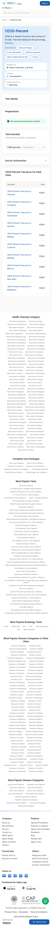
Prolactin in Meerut (26, 486)
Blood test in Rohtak (15, 431)
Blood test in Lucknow (16, 389)
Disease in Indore (17, 692)
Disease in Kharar (34, 707)
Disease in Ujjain (42, 765)
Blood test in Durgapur (36, 346)
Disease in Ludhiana (35, 713)
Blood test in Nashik (14, 410)
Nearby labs (36, 839)
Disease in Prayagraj (18, 747)
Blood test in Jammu (14, 373)
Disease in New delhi (34, 738)
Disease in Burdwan (36, 661)
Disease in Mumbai (36, 725)
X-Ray (6, 626)
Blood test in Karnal (17, 382)
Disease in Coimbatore (17, 667)
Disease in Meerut (35, 719)
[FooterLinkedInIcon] (21, 876)
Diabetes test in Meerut (36, 784)
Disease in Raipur (17, 750)
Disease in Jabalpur (34, 692)
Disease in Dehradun (17, 670)
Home (4, 20)
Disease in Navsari (17, 738)
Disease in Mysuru (36, 728)
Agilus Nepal (7, 839)
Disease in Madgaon (16, 716)
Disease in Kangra (34, 704)
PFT (18, 629)
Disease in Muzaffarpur (17, 728)
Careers (5, 845)
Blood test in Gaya (15, 352)
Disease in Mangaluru (35, 716)
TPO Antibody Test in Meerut (26, 528)
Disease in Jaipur (16, 695)
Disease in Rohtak (16, 756)
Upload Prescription (39, 823)
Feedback (35, 832)
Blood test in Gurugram (16, 358)
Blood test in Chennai (37, 340)
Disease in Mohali (35, 722)
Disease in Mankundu (18, 719)
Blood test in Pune (36, 422)
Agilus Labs (36, 842)
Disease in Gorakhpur (33, 679)
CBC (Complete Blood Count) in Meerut (26, 553)
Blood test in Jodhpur (17, 376)
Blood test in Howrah (36, 361)
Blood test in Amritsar (35, 327)
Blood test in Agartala (18, 321)
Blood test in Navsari (16, 413)
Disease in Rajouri (34, 750)
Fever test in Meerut (16, 791)
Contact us (7, 832)
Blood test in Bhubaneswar (36, 334)
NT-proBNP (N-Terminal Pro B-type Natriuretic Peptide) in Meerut (26, 581)
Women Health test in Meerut (26, 797)
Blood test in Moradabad (16, 401)
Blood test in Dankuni (37, 343)
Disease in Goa (16, 679)
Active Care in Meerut (35, 463)
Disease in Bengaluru (15, 658)
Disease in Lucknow (17, 713)
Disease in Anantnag (18, 655)
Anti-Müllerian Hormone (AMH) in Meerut (26, 610)
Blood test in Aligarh (16, 327)
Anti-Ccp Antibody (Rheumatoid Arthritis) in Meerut (26, 562)
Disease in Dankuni (36, 667)
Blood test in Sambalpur (35, 431)
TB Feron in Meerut (26, 589)
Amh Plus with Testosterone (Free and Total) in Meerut (26, 595)
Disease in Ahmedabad (18, 649)
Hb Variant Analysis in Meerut (26, 525)
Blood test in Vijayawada (36, 447)
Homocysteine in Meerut (26, 538)
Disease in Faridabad (35, 673)
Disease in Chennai (36, 664)
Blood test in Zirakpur (26, 450)
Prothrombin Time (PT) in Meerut (26, 531)
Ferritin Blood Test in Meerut (15, 498)
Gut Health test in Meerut (35, 794)
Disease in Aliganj (36, 649)
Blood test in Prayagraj (17, 422)
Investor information (41, 865)
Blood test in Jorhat (35, 376)
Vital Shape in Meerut (40, 469)
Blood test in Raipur (17, 425)
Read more (9, 43)
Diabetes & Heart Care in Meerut (16, 469)
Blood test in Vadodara (34, 444)
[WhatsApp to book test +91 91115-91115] (45, 901)
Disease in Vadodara (17, 768)
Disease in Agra (35, 646)
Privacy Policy (11, 912)
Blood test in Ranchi (17, 428)
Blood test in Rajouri (35, 425)
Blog (33, 835)
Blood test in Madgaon (15, 392)
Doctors (5, 829)
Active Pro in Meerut (15, 466)
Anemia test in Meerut (26, 806)
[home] (14, 3)
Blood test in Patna (35, 419)
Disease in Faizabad (16, 673)
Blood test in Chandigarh (16, 340)
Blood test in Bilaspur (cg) (16, 337)
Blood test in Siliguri (16, 438)
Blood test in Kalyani (16, 379)
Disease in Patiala (18, 744)
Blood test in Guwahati (36, 358)
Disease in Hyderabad (18, 689)
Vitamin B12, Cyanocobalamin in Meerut (26, 550)
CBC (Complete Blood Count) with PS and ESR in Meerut (26, 565)
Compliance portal (40, 862)
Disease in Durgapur (35, 670)
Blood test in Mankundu (17, 395)
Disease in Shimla (36, 759)
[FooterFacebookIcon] (15, 876)
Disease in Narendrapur (34, 731)
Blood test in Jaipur (16, 370)
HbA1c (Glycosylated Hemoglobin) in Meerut (26, 510)
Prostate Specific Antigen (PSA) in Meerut (26, 489)
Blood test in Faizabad (16, 349)
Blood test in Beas (36, 330)
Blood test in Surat (17, 441)
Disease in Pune (35, 747)
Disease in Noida (16, 741)
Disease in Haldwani (17, 686)
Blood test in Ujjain (16, 444)
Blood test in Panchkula (34, 416)
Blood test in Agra (35, 321)
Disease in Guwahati (35, 682)
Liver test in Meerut (15, 794)
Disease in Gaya (16, 676)
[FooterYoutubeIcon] (4, 876)
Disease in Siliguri (17, 762)
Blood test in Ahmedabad (17, 324)
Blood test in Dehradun (16, 346)
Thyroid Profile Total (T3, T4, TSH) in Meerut (26, 559)
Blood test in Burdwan (37, 337)
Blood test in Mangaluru (36, 392)
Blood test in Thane (34, 441)
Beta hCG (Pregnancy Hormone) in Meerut (26, 492)
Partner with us (8, 855)
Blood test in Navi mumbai (35, 410)
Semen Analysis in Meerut (26, 544)
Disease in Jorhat (34, 701)
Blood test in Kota (35, 386)
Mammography (29, 629)
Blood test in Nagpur (14, 407)
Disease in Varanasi (35, 768)
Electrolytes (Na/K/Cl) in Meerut (26, 574)
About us (6, 823)
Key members (8, 826)
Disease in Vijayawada (17, 771)
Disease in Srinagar (34, 762)
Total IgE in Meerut (26, 607)
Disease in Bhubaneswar (35, 658)
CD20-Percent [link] (15, 20)
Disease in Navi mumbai (34, 734)
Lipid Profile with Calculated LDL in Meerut (26, 592)
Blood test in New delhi (35, 413)
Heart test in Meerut (17, 788)
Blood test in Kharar (35, 382)
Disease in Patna (34, 744)
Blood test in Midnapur (17, 398)
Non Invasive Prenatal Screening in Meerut (26, 604)
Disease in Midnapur (18, 722)
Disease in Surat (10, 765)
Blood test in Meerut (36, 395)
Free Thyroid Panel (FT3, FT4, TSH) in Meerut (26, 522)
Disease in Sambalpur (34, 756)
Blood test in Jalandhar (34, 370)
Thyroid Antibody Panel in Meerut (26, 535)
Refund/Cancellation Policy (26, 916)
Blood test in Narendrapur (35, 407)
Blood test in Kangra (35, 379)
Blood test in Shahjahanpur (17, 435)
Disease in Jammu (15, 698)
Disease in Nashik (15, 734)
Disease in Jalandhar (34, 695)
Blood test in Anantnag (17, 330)
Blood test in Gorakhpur (34, 355)
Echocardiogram (42, 626)
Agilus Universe (9, 842)
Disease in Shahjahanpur (18, 759)
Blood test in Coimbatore (16, 343)
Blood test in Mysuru (37, 404)
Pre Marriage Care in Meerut (36, 472)
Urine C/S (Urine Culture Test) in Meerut (26, 547)
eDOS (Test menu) (40, 858)
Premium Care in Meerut (35, 466)
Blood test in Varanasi (15, 447)
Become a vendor (9, 858)
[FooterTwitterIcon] (26, 876)
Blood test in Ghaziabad (34, 352)
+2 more (35, 57)
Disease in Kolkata (19, 710)
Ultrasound (15, 626)
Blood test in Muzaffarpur (16, 404)
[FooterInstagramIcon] (10, 876)
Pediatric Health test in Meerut (26, 800)
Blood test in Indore (16, 367)
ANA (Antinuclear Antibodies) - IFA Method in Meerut (26, 519)
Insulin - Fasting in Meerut (38, 498)
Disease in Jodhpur (18, 701)
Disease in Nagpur (15, 731)
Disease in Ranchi (17, 753)
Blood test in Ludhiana (36, 389)
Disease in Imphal (36, 689)
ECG (24, 626)
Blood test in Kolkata (18, 386)
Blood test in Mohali (36, 398)
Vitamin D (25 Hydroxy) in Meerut (26, 556)
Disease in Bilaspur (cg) (17, 661)
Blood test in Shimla (37, 435)
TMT (31, 626)
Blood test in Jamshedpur (35, 373)
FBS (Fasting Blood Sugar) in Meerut (26, 501)
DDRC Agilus (7, 835)
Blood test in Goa (15, 355)
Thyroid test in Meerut (15, 784)
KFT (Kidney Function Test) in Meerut (26, 541)
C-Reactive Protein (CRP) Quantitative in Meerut (26, 586)
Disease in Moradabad (17, 725)
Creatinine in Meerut (26, 507)
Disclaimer (23, 912)
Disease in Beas (35, 655)
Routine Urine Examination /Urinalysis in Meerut (26, 513)
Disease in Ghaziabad (34, 676)
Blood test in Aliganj (37, 324)
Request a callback (39, 826)
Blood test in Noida (16, 416)
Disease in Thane (26, 765)
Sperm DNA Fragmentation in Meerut (26, 601)
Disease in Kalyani (17, 704)
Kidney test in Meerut (35, 791)
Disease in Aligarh (17, 652)
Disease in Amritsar (34, 652)
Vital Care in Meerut (16, 463)
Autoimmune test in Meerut (16, 803)
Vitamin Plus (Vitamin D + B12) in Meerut (26, 598)
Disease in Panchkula (34, 741)
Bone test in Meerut (35, 788)
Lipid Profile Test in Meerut (26, 571)
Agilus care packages (40, 829)
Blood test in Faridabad (36, 349)
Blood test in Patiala (17, 419)
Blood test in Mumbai (37, 401)
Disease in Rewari (34, 753)
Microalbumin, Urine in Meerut (26, 568)
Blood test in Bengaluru (14, 334)
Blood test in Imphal (36, 364)
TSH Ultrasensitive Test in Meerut (26, 516)
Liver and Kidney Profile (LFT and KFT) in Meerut (26, 577)
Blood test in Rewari (35, 428)
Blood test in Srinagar (35, 438)
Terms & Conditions (38, 912)
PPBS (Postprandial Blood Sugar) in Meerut (26, 504)
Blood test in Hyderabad (17, 364)
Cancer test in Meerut (38, 803)
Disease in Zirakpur (36, 771)
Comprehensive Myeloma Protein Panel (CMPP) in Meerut (26, 613)
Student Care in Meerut (13, 472)
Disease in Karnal (17, 707)
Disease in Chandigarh (17, 664)
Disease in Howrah (35, 686)
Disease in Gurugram (17, 682)
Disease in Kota (34, 710)
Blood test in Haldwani (16, 361)
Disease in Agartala (18, 646)
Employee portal (39, 855)
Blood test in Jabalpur (35, 367)
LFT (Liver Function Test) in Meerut (26, 495)
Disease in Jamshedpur (34, 698)
